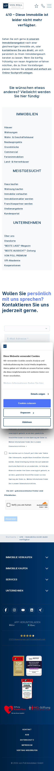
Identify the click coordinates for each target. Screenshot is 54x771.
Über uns (9, 236)
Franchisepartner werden (18, 203)
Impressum (27, 745)
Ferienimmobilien (13, 156)
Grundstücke (11, 147)
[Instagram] (14, 610)
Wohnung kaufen (13, 189)
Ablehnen (27, 422)
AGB (27, 735)
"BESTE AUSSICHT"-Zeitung (20, 250)
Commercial (11, 152)
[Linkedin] (32, 610)
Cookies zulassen (27, 403)
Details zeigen (38, 394)
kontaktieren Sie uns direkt (18, 50)
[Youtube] (23, 610)
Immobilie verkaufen (15, 194)
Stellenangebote (13, 208)
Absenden (10, 518)
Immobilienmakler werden (18, 198)
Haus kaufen (11, 184)
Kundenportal (11, 213)
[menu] (49, 6)
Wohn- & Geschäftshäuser (19, 137)
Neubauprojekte (13, 142)
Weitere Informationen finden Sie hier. (23, 383)
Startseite (11, 537)
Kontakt (27, 729)
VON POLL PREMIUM (15, 255)
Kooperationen (12, 265)
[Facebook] (6, 610)
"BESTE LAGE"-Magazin (17, 245)
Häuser (8, 127)
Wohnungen (11, 132)
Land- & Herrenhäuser (16, 161)
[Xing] (40, 610)
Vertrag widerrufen (27, 750)
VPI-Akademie (12, 260)
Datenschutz (27, 740)
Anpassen (25, 412)
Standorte (10, 240)
